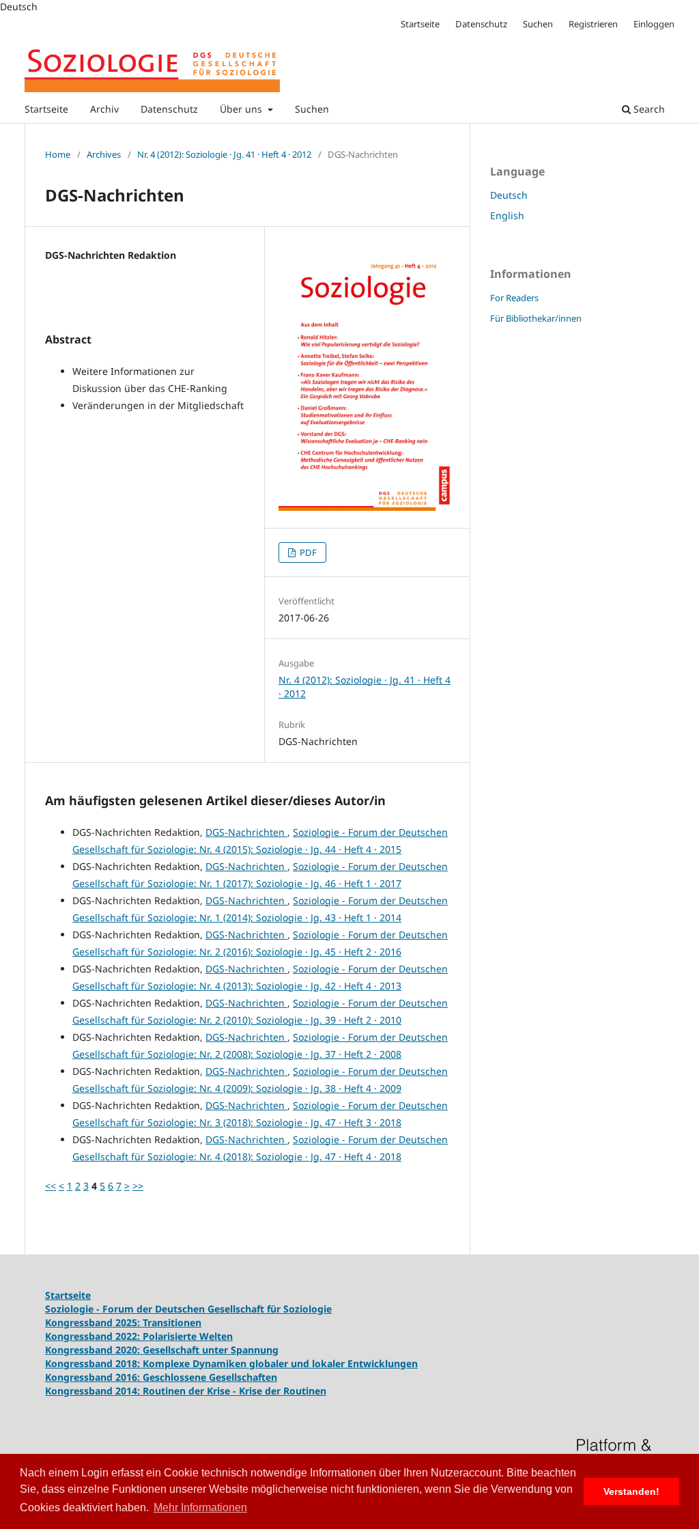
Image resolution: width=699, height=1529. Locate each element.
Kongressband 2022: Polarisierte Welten (139, 1336)
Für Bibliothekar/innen (536, 318)
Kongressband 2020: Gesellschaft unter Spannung (162, 1349)
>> (137, 1185)
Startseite (46, 108)
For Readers (514, 298)
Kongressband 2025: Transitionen (123, 1322)
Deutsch (509, 194)
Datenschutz (169, 108)
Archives (104, 154)
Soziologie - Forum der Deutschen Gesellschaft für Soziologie (188, 1308)
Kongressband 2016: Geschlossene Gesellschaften (161, 1377)
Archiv (104, 108)
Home (57, 154)
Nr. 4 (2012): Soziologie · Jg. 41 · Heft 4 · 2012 (224, 154)
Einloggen (653, 24)
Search (648, 108)
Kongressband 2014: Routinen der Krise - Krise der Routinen (185, 1390)
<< (50, 1185)
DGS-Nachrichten (246, 832)
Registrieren (593, 24)
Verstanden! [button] (631, 1491)
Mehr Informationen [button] (200, 1507)
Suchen (312, 108)
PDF (307, 552)
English (507, 215)
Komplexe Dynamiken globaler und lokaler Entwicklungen (280, 1363)
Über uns (242, 108)
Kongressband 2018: (94, 1363)
